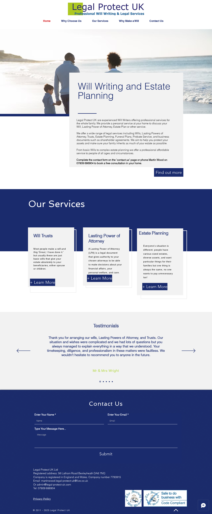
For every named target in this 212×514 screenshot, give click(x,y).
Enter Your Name (44, 414)
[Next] (188, 351)
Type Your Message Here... (50, 428)
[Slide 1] (100, 381)
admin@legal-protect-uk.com (54, 484)
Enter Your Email (117, 414)
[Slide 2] (103, 381)
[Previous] (23, 351)
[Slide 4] (109, 381)
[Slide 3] (106, 381)
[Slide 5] (112, 381)
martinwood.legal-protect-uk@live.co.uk (64, 480)
